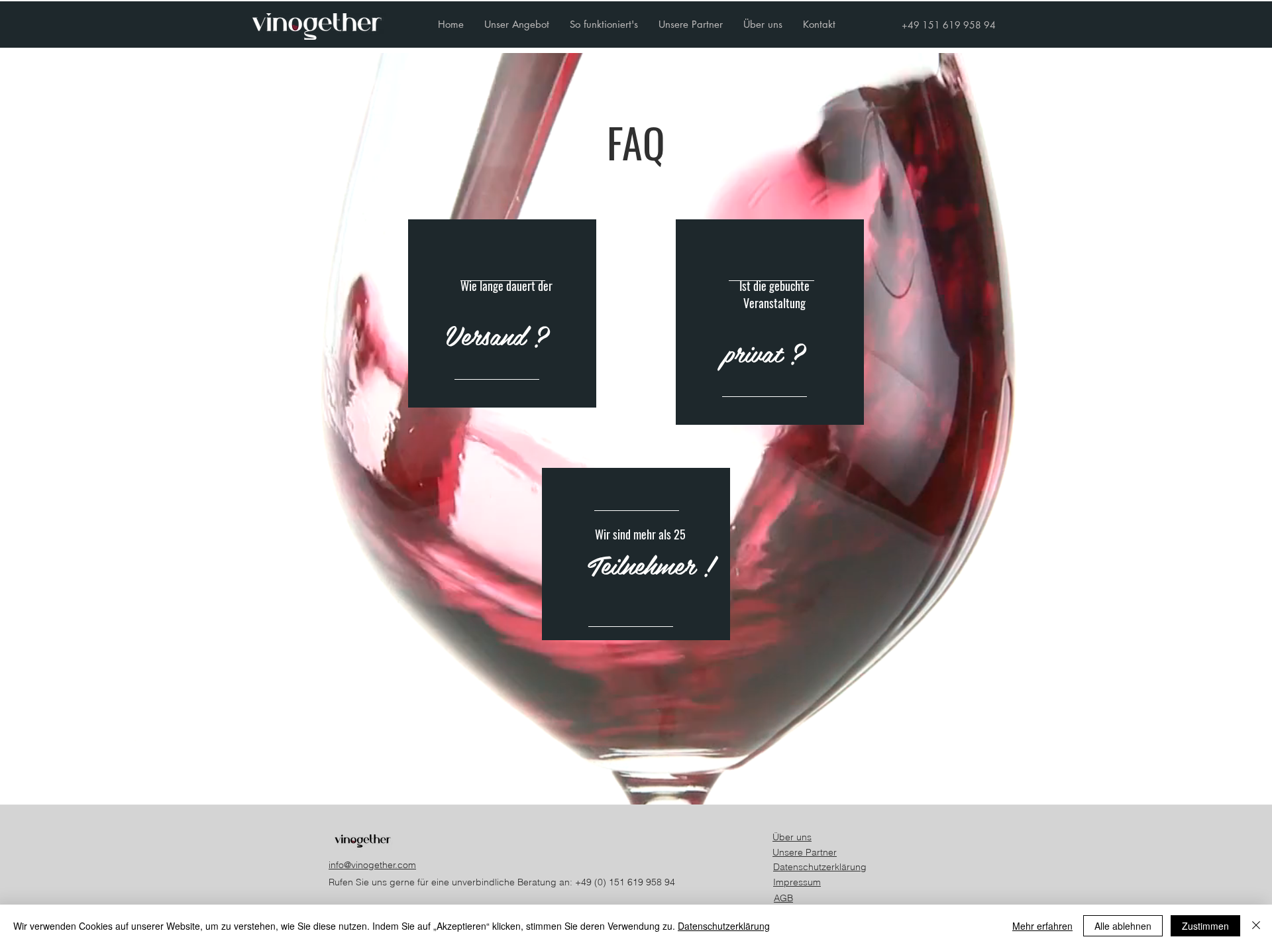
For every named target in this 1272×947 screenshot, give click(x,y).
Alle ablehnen (1122, 925)
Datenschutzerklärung (820, 867)
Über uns (792, 837)
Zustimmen (1205, 925)
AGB (783, 898)
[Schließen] (1256, 925)
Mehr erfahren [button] (1042, 925)
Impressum (797, 882)
